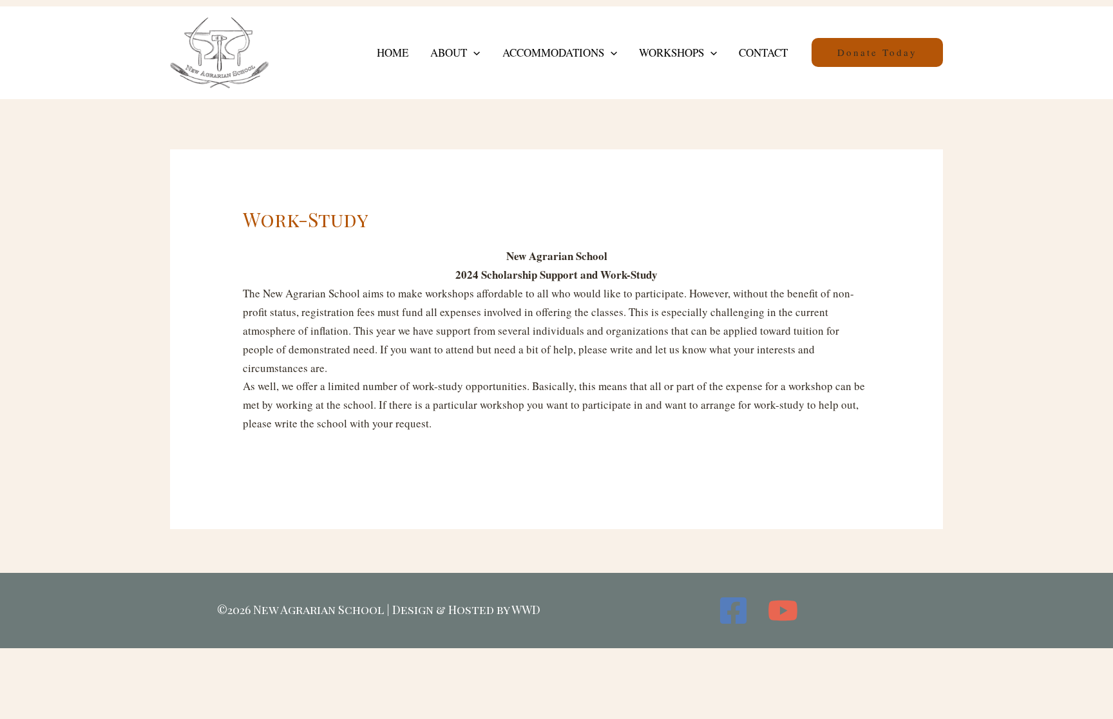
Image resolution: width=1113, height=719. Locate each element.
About (448, 52)
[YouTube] (783, 610)
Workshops (671, 52)
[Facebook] (733, 610)
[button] (877, 52)
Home (392, 52)
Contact (763, 52)
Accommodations (553, 52)
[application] (473, 53)
